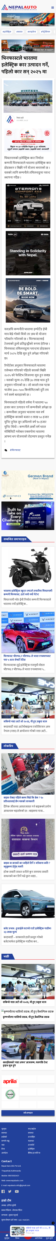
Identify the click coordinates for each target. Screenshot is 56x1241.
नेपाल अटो (20, 118)
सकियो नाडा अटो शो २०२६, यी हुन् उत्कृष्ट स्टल (25, 721)
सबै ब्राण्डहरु (28, 1113)
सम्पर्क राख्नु (5, 1141)
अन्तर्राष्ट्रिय (31, 1137)
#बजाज (19, 32)
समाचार (4, 1133)
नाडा (2, 1145)
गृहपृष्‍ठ (3, 1129)
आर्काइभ (4, 1153)
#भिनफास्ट (15, 450)
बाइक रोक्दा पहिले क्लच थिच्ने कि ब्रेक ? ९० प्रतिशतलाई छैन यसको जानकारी (23, 799)
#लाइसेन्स (32, 32)
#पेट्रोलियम (45, 32)
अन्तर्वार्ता (31, 1145)
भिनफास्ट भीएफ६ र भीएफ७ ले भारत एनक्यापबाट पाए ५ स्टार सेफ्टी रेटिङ (27, 658)
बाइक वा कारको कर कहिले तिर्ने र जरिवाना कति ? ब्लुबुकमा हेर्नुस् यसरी (27, 865)
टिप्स (3, 1149)
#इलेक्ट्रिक (7, 32)
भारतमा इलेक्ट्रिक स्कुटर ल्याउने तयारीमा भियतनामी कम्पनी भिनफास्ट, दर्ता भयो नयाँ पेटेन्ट (28, 593)
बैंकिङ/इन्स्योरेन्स (34, 1153)
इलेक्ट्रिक (31, 1149)
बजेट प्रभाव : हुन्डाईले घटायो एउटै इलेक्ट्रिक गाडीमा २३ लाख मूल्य (27, 930)
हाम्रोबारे (4, 1137)
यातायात (31, 1141)
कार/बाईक (32, 1129)
